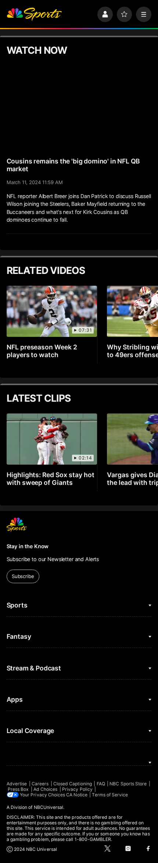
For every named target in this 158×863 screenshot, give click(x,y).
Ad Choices (45, 789)
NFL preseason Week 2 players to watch (42, 351)
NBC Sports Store (128, 783)
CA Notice (76, 794)
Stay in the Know (28, 546)
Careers (40, 783)
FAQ (101, 783)
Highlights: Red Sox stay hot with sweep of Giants (51, 478)
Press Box (18, 789)
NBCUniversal (49, 807)
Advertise (17, 783)
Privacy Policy (77, 789)
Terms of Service (110, 794)
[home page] (34, 14)
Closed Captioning (72, 783)
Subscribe (23, 576)
